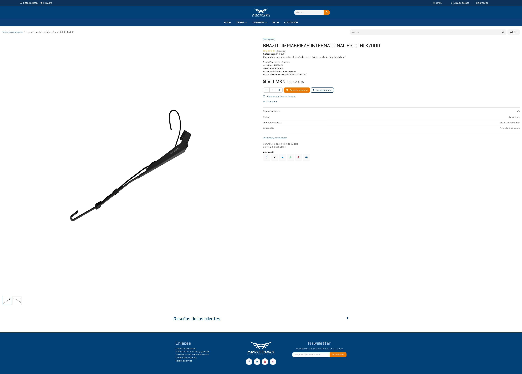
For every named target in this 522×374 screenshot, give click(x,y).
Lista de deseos (30, 3)
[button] (253, 166)
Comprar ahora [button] (323, 90)
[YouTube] (265, 361)
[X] (274, 157)
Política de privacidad (185, 348)
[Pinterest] (298, 157)
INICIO (227, 22)
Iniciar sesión (482, 3)
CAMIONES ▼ (260, 22)
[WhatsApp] (290, 157)
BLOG (276, 22)
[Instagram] (273, 361)
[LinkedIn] (282, 157)
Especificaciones (271, 111)
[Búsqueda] (327, 12)
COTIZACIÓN (291, 22)
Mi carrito (46, 3)
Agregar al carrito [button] (298, 90)
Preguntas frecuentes (185, 357)
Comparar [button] (271, 101)
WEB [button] (513, 32)
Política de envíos (183, 361)
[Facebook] (266, 157)
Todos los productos (12, 32)
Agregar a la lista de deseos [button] (280, 96)
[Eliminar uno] (266, 90)
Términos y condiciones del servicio (192, 354)
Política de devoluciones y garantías (192, 351)
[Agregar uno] (279, 90)
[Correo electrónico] (306, 157)
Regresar (270, 40)
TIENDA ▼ (241, 22)
